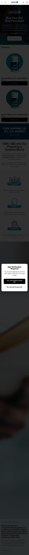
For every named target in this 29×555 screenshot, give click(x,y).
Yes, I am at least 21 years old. (14, 281)
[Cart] (27, 2)
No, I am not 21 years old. (14, 287)
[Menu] (2, 2)
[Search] (5, 2)
